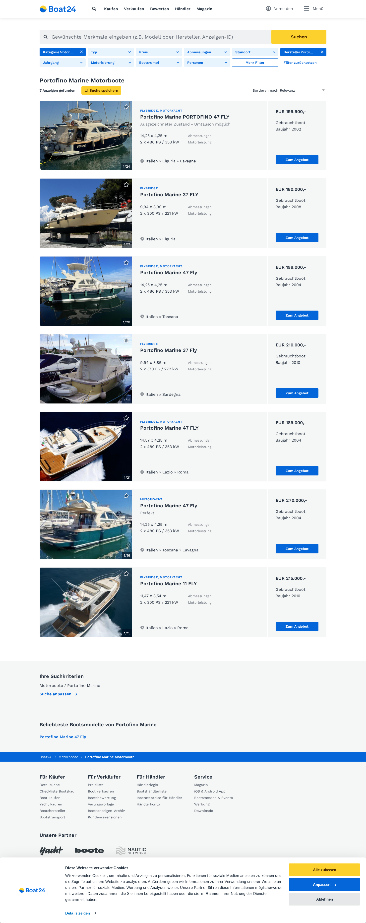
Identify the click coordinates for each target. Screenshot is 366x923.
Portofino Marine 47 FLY (169, 428)
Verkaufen (134, 8)
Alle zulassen (324, 870)
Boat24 (46, 757)
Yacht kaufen (51, 804)
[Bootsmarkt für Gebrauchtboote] (58, 8)
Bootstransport (52, 817)
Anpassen (321, 884)
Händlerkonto (148, 804)
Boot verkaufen (101, 791)
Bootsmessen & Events (213, 798)
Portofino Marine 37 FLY (169, 195)
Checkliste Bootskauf (58, 791)
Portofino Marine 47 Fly (168, 272)
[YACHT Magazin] (51, 851)
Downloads (203, 811)
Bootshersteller (52, 811)
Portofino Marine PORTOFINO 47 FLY (185, 117)
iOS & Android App (210, 791)
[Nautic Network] (131, 851)
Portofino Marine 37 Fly (168, 350)
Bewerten (159, 8)
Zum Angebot (297, 160)
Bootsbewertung (102, 798)
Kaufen (111, 8)
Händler (182, 8)
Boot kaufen (50, 798)
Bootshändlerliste (152, 791)
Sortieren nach (265, 90)
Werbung (201, 804)
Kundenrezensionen (105, 817)
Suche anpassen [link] (55, 694)
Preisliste (96, 785)
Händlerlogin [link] (147, 785)
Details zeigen (77, 913)
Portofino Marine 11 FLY (168, 584)
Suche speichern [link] (104, 90)
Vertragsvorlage (101, 804)
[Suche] (95, 8)
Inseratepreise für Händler (159, 798)
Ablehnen (324, 899)
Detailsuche (50, 785)
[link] (81, 52)
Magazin (204, 8)
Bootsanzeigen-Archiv (106, 811)
